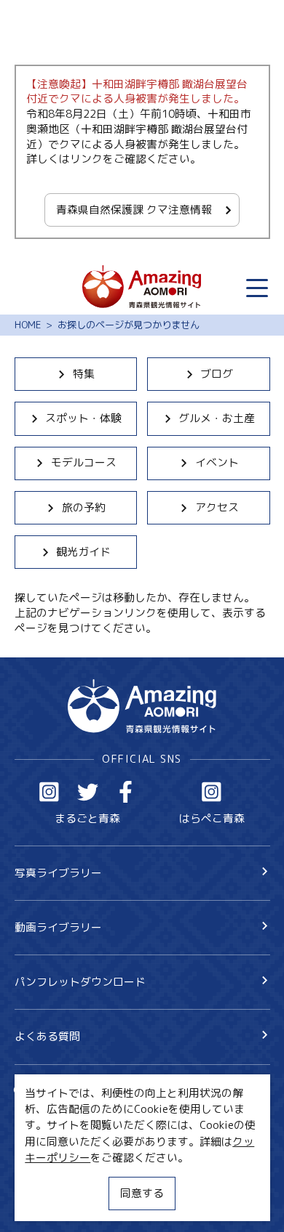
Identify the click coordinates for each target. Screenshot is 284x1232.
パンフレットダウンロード (80, 981)
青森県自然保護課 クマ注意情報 (134, 209)
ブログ (216, 373)
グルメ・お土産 (216, 418)
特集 (84, 373)
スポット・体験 (83, 418)
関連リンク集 (47, 1202)
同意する (142, 1193)
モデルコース (84, 462)
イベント (217, 462)
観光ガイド (83, 551)
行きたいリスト (74, 1115)
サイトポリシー (53, 1176)
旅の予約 (84, 507)
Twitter (88, 792)
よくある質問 (47, 1036)
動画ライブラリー (58, 927)
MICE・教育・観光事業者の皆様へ (98, 1151)
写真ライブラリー (58, 872)
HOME (28, 325)
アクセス (217, 507)
